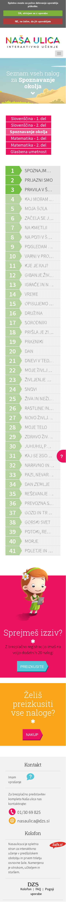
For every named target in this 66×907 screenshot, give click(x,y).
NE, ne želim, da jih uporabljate (33, 21)
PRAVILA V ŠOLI (39, 189)
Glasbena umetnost (29, 151)
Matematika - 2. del (28, 145)
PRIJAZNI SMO (39, 180)
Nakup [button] (32, 735)
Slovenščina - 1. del (28, 118)
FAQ (38, 889)
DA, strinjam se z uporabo (33, 13)
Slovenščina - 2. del (28, 125)
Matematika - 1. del (28, 138)
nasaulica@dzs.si (33, 821)
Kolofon (25, 889)
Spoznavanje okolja (28, 132)
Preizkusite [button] (32, 667)
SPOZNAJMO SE (39, 170)
